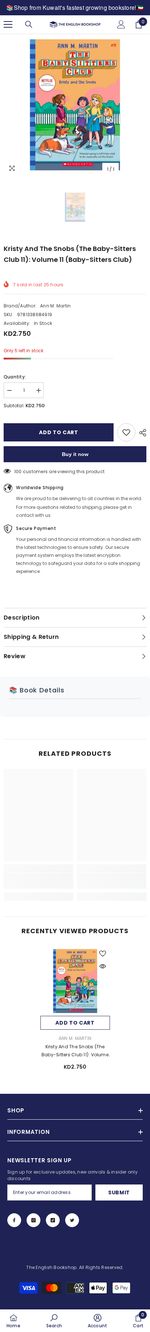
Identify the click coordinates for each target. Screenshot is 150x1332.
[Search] (28, 24)
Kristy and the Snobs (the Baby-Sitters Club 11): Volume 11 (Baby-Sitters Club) (75, 1051)
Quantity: (15, 377)
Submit (119, 1192)
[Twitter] (72, 1220)
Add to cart (58, 432)
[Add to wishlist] (126, 432)
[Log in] (121, 24)
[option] (75, 105)
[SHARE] (140, 432)
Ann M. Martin (55, 306)
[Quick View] (102, 966)
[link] (38, 881)
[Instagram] (33, 1220)
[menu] (8, 24)
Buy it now (75, 454)
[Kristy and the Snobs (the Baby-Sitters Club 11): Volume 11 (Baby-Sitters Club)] (75, 981)
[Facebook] (14, 1220)
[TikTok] (53, 1220)
